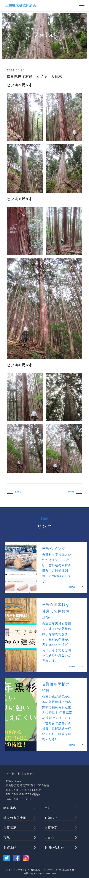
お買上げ (9, 847)
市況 (6, 837)
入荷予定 (50, 827)
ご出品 (49, 837)
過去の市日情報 (14, 818)
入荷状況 (9, 827)
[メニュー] (81, 5)
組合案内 (9, 808)
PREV (18, 492)
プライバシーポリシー (18, 869)
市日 (47, 808)
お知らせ (50, 818)
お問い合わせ (54, 847)
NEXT (71, 492)
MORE (72, 586)
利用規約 (35, 869)
